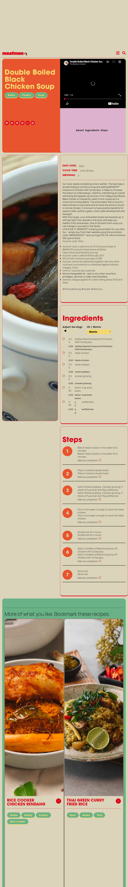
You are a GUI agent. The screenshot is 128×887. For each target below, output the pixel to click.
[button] (7, 123)
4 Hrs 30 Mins (87, 170)
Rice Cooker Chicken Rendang (26, 802)
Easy (81, 166)
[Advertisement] (30, 441)
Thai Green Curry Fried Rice (85, 802)
